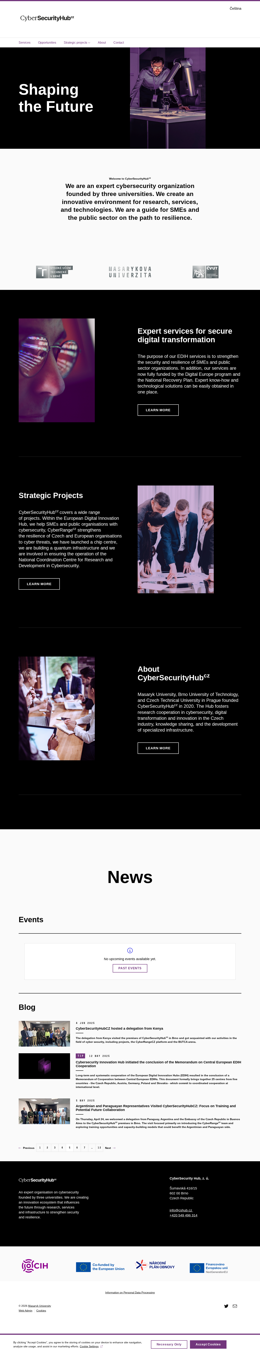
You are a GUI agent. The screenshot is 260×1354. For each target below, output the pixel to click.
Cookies (41, 1310)
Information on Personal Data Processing (130, 1292)
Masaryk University (39, 1305)
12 (99, 1147)
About (102, 42)
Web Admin (25, 1310)
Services (24, 42)
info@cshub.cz (181, 1210)
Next (108, 1147)
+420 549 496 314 (183, 1215)
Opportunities (47, 42)
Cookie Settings (89, 1346)
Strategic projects (76, 42)
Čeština (235, 8)
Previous (28, 1147)
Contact (118, 42)
